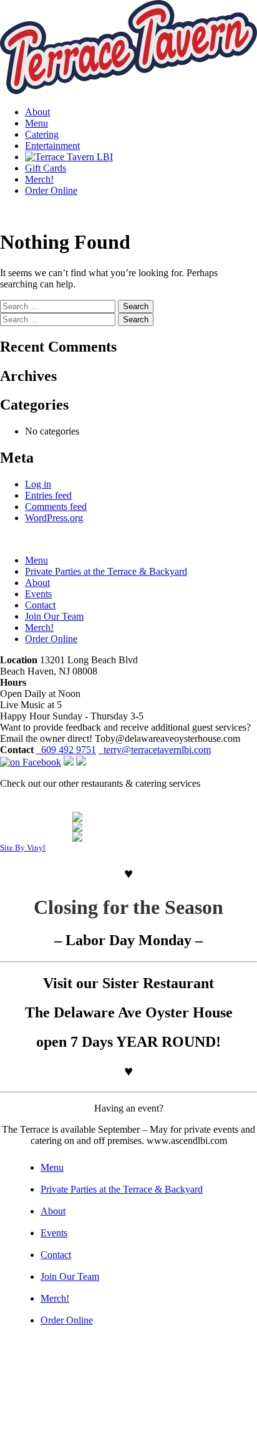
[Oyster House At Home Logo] (128, 827)
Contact (40, 605)
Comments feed (56, 506)
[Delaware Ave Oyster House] (128, 817)
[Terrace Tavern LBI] (69, 156)
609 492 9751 (66, 749)
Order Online (51, 190)
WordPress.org (54, 517)
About (37, 112)
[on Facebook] (30, 762)
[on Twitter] (81, 762)
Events (38, 594)
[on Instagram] (69, 762)
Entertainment (52, 145)
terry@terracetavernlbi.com (155, 749)
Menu (36, 123)
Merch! (39, 179)
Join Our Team (54, 616)
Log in (38, 484)
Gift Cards (45, 168)
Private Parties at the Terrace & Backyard (106, 571)
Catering (42, 134)
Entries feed (48, 495)
